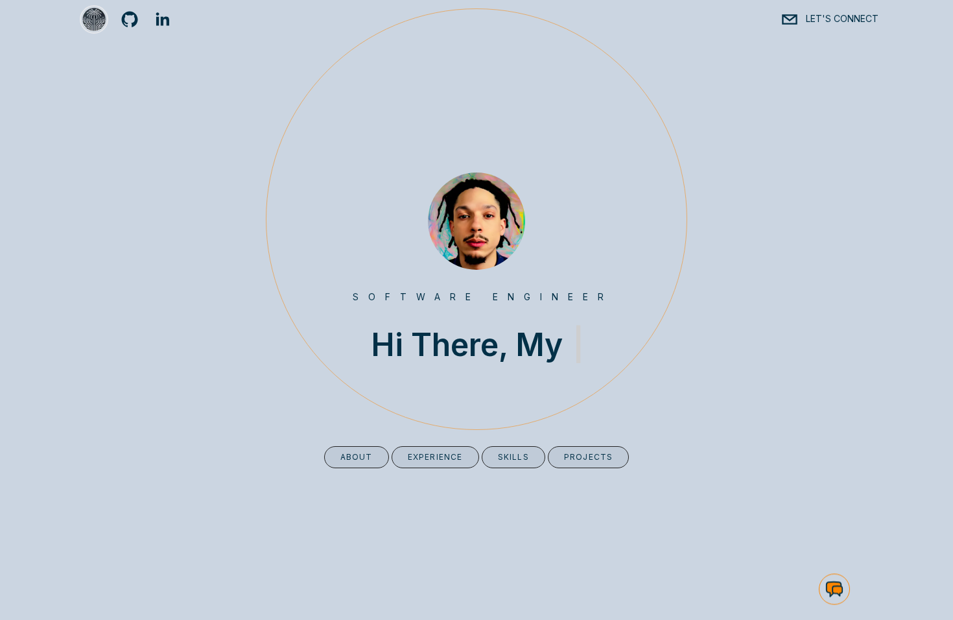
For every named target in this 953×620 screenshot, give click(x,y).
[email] (789, 19)
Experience (435, 457)
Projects (588, 457)
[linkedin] (162, 19)
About (356, 457)
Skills (513, 457)
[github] (129, 19)
